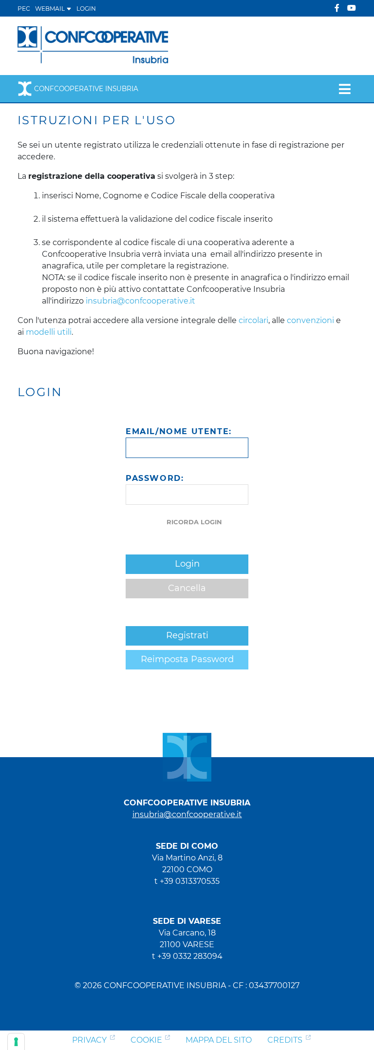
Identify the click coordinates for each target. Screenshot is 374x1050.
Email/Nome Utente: (179, 431)
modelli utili (49, 332)
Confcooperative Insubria (86, 89)
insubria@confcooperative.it (140, 300)
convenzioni (310, 320)
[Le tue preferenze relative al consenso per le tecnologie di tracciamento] (16, 1041)
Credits (284, 1040)
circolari (253, 320)
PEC (24, 8)
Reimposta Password (187, 659)
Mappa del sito (219, 1040)
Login (86, 8)
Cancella (187, 588)
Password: (155, 478)
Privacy (89, 1040)
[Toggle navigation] (344, 88)
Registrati (187, 635)
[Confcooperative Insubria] (93, 45)
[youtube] (351, 8)
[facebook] (337, 8)
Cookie (146, 1040)
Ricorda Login (194, 522)
